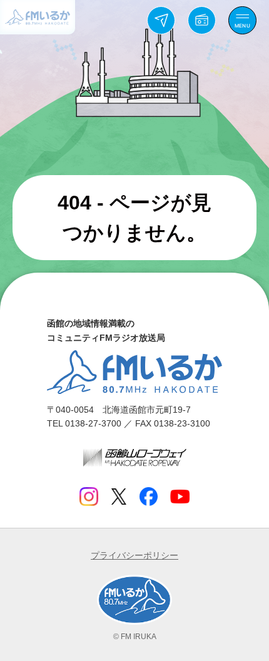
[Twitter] (118, 496)
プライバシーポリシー (134, 555)
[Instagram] (88, 496)
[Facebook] (148, 496)
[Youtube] (180, 496)
